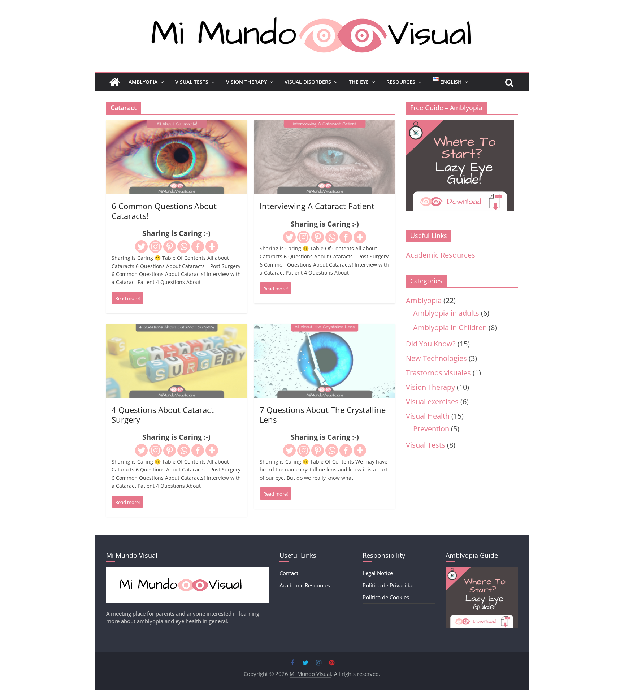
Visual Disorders (308, 81)
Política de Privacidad (389, 585)
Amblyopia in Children (450, 327)
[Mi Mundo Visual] (114, 82)
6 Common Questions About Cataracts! (164, 211)
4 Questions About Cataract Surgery (163, 414)
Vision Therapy (246, 81)
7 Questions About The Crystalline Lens (323, 414)
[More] (211, 246)
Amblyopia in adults (446, 313)
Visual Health (428, 416)
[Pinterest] (169, 246)
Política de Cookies (386, 597)
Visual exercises (432, 401)
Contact (289, 573)
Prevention (431, 429)
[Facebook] (197, 246)
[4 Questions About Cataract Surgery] (176, 330)
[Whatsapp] (183, 246)
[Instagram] (155, 246)
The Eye (359, 81)
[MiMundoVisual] (187, 570)
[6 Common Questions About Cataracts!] (176, 126)
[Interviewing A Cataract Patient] (324, 126)
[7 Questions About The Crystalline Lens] (324, 330)
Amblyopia (143, 81)
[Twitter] (141, 246)
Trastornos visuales (438, 373)
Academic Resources (440, 255)
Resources (400, 81)
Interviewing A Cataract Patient (317, 206)
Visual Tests (191, 81)
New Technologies (436, 358)
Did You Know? (431, 344)
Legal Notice (378, 573)
